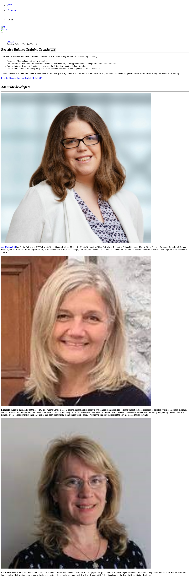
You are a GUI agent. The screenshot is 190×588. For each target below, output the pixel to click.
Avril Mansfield (8, 247)
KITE (9, 5)
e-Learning (11, 10)
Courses (10, 41)
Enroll (52, 50)
